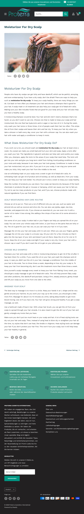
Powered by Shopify (10, 507)
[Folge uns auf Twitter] (10, 498)
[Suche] (65, 14)
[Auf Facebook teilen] (15, 76)
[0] (77, 14)
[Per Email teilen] (27, 76)
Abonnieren (12, 478)
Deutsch (8, 489)
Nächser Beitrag (71, 350)
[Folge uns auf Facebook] (5, 498)
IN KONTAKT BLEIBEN (71, 3)
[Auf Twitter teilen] (23, 76)
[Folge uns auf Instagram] (14, 498)
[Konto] (73, 14)
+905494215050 (27, 390)
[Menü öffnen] (5, 14)
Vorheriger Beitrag (13, 350)
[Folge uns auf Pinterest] (18, 498)
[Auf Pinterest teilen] (19, 76)
